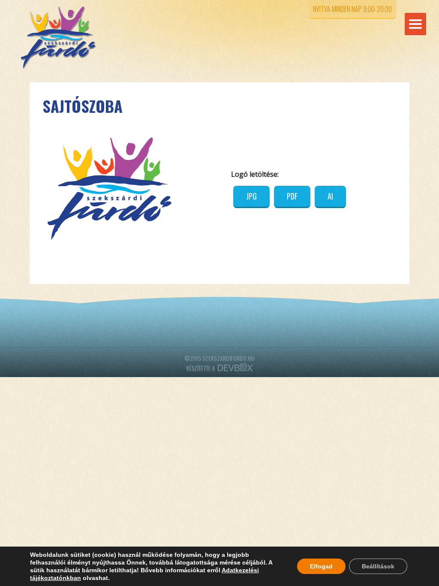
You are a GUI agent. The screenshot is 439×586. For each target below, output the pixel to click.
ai (330, 196)
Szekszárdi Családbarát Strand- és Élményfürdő (73, 37)
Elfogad (321, 566)
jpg (251, 196)
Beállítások (378, 566)
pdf (292, 196)
